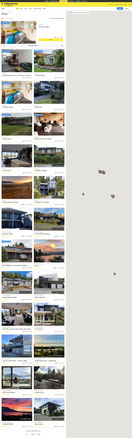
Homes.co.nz (84, 1)
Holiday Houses (63, 1)
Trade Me (47, 1)
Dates (21, 8)
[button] (115, 274)
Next (62, 45)
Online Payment (37, 8)
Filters (44, 8)
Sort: (3, 18)
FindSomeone (71, 1)
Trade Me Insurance (54, 1)
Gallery (127, 8)
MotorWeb (78, 1)
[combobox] (10, 8)
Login (129, 4)
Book (50, 39)
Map (120, 8)
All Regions (4, 12)
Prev (4, 45)
